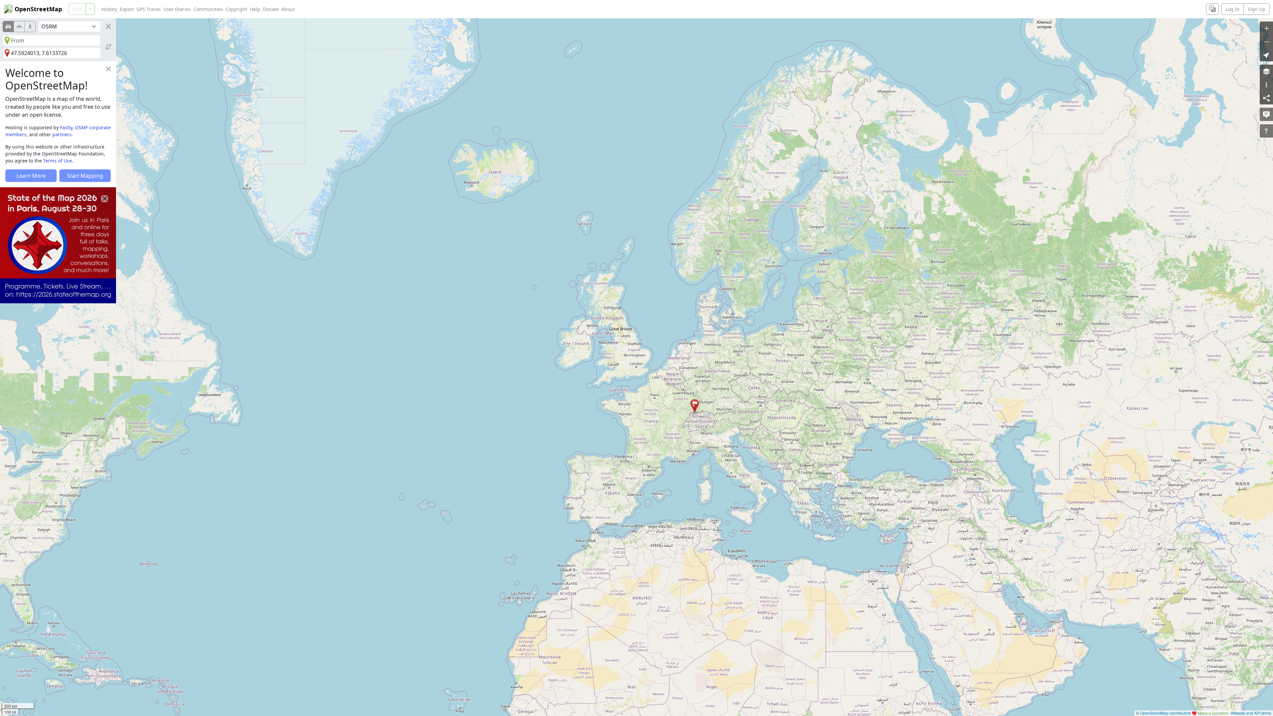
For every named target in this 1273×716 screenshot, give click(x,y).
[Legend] (1266, 84)
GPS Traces (149, 9)
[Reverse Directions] (108, 47)
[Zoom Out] (1266, 41)
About (288, 9)
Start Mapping (85, 175)
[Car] (8, 26)
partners (62, 134)
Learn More (31, 175)
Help (255, 9)
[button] (695, 405)
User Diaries (177, 9)
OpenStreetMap (38, 9)
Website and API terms (1251, 713)
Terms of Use (57, 160)
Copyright (236, 9)
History (109, 9)
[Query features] (1266, 131)
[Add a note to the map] (1266, 114)
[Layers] (1266, 71)
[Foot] (30, 26)
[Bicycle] (19, 26)
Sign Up (1256, 9)
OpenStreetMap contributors (1165, 713)
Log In (1233, 9)
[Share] (1266, 97)
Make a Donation (1213, 713)
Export (127, 9)
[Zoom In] (1266, 28)
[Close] (108, 26)
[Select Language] (1212, 9)
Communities (208, 9)
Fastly (66, 127)
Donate (271, 9)
